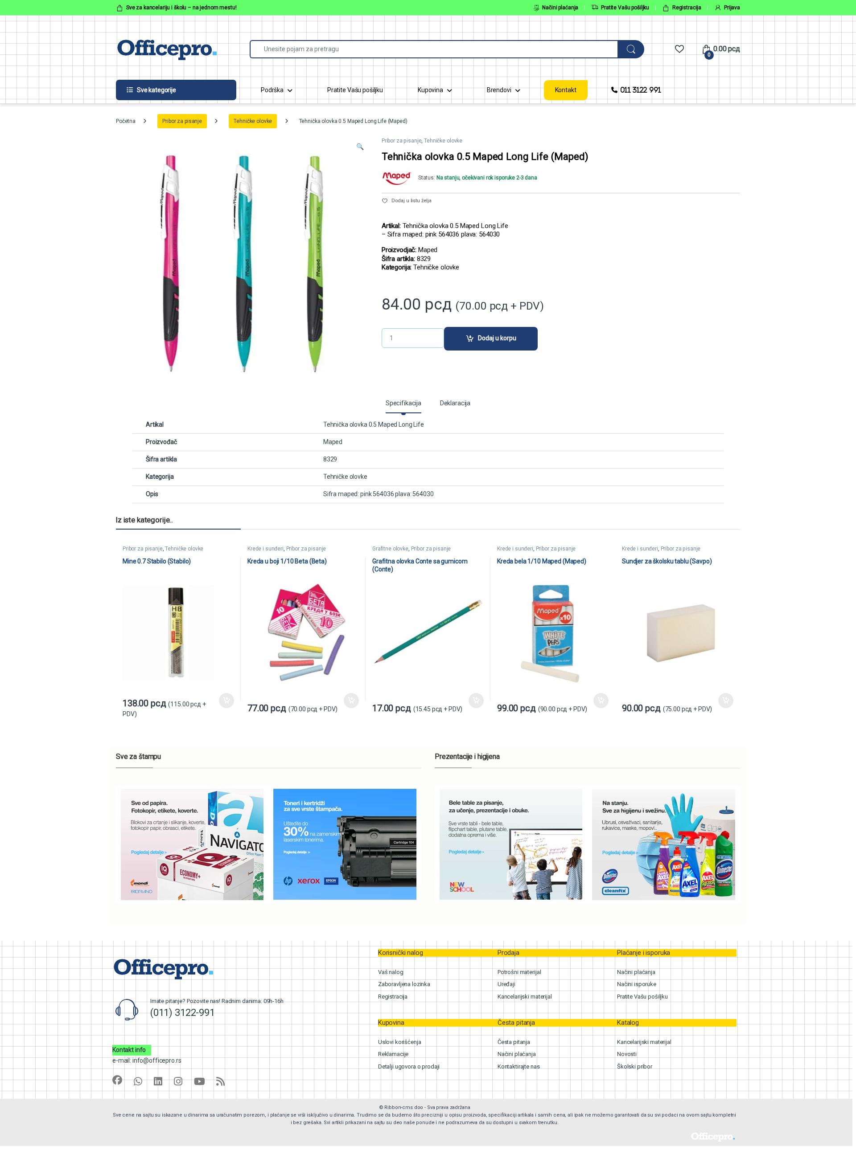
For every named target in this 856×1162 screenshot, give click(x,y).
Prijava (732, 7)
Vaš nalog (390, 972)
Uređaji (506, 984)
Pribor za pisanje (182, 121)
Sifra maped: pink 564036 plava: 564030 (378, 493)
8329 (330, 459)
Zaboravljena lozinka (404, 984)
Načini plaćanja (560, 7)
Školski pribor (634, 1066)
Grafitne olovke (390, 549)
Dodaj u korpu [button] (226, 700)
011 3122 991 (640, 89)
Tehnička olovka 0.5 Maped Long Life (373, 424)
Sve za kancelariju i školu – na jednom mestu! (181, 7)
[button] (360, 147)
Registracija (686, 7)
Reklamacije (393, 1054)
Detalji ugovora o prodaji (409, 1066)
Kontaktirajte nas (519, 1066)
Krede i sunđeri (265, 549)
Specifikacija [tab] (403, 403)
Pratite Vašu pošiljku (625, 7)
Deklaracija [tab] (455, 403)
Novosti (627, 1054)
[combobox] (434, 49)
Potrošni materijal (519, 972)
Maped (332, 441)
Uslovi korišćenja (399, 1042)
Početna (126, 121)
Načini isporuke (636, 984)
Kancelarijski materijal (525, 996)
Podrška (272, 90)
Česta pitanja (514, 1042)
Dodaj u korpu (497, 338)
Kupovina (430, 90)
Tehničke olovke (253, 121)
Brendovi (499, 90)
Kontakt (565, 90)
